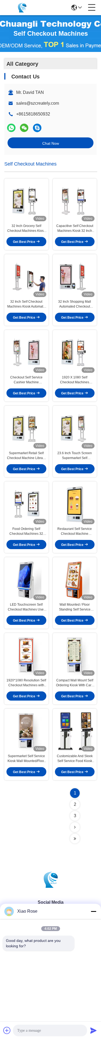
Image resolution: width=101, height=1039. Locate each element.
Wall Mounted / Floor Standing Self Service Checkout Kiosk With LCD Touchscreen (74, 607)
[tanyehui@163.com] (37, 128)
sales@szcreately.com (37, 103)
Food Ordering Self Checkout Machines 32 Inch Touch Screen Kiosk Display (26, 531)
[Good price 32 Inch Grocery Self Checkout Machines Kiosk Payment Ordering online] (26, 201)
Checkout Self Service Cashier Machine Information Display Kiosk (26, 380)
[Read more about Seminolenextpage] (75, 827)
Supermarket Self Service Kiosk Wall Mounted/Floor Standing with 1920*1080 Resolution (26, 758)
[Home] (50, 886)
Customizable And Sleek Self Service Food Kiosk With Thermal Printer (75, 758)
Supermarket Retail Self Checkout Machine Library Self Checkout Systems (26, 455)
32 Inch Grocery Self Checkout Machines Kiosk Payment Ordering (26, 228)
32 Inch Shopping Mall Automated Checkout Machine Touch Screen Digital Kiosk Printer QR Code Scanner (74, 304)
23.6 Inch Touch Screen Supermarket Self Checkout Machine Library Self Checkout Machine (74, 455)
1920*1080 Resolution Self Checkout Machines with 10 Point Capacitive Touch (26, 683)
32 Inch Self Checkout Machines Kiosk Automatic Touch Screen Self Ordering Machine (26, 304)
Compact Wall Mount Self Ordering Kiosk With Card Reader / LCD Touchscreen (74, 683)
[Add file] (7, 1030)
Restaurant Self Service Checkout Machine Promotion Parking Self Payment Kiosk (74, 531)
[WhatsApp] (11, 128)
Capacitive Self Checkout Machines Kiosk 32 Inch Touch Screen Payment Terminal (74, 228)
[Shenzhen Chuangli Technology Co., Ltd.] (22, 7)
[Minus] (93, 911)
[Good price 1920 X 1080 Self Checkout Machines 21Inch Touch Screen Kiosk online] (75, 352)
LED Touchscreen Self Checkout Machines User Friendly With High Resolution (26, 607)
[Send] (93, 1030)
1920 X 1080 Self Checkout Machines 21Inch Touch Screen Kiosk (74, 380)
